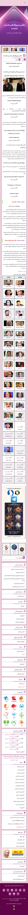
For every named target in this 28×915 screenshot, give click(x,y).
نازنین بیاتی (8, 337)
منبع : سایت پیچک (22, 271)
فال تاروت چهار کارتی (19, 782)
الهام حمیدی (8, 409)
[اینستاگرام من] (12, 890)
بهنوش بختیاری (8, 358)
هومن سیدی (8, 317)
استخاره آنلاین (21, 596)
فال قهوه (22, 616)
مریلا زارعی (20, 481)
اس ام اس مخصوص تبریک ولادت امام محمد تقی (14, 575)
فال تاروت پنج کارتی (20, 785)
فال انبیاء (22, 606)
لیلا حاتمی (20, 368)
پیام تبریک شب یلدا (20, 846)
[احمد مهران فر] (22, 50)
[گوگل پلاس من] (18, 894)
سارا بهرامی (20, 398)
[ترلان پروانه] (14, 50)
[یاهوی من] (24, 890)
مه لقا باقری (8, 388)
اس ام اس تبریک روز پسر (19, 583)
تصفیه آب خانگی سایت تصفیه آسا (17, 817)
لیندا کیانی (20, 317)
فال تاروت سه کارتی (20, 779)
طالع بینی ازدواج (14, 552)
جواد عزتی (20, 419)
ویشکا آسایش (20, 358)
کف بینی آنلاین (6, 552)
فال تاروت (22, 808)
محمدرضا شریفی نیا (20, 327)
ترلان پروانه (20, 347)
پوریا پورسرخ (8, 347)
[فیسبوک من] (16, 890)
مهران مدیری (8, 327)
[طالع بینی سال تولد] (14, 742)
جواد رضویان (20, 337)
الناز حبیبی (20, 443)
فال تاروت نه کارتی (20, 792)
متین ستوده (8, 429)
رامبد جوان (8, 419)
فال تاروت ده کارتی (20, 795)
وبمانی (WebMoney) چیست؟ (18, 820)
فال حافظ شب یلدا (20, 843)
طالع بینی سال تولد (20, 752)
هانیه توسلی (8, 443)
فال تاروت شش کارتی (19, 789)
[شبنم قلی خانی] (6, 50)
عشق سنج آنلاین (20, 674)
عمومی (17, 558)
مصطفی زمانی (8, 378)
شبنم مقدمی (8, 467)
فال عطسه (22, 866)
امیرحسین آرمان (20, 378)
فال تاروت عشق (20, 798)
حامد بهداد (20, 429)
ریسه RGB (21, 683)
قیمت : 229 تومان (14, 758)
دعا (23, 654)
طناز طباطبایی (8, 307)
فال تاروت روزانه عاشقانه (18, 801)
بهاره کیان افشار (8, 436)
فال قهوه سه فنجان (20, 619)
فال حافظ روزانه (21, 840)
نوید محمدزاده (20, 409)
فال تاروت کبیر (21, 770)
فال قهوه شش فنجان (19, 622)
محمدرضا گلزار (8, 296)
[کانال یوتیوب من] (14, 894)
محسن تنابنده (20, 453)
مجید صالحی (8, 460)
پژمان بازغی (8, 286)
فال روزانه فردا (21, 876)
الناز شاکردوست (8, 474)
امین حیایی (20, 436)
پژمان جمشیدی (8, 481)
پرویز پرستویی (20, 388)
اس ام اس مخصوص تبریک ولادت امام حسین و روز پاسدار (14, 579)
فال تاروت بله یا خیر (20, 804)
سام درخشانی (20, 307)
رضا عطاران (20, 286)
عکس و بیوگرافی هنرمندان (18, 879)
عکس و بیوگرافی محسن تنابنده (14, 26)
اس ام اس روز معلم (20, 572)
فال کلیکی (22, 664)
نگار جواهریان (8, 398)
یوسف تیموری (20, 460)
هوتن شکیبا (19, 296)
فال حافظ (22, 836)
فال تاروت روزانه (20, 766)
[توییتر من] (3, 890)
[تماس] (7, 890)
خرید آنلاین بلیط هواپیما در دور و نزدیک (16, 824)
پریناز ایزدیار (20, 467)
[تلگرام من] (20, 890)
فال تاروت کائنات (20, 773)
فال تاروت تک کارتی (20, 776)
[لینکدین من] (10, 894)
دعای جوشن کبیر (20, 651)
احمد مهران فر (8, 453)
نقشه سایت (8, 903)
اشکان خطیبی (20, 474)
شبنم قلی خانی (8, 368)
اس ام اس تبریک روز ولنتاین (18, 586)
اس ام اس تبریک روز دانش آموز (17, 569)
